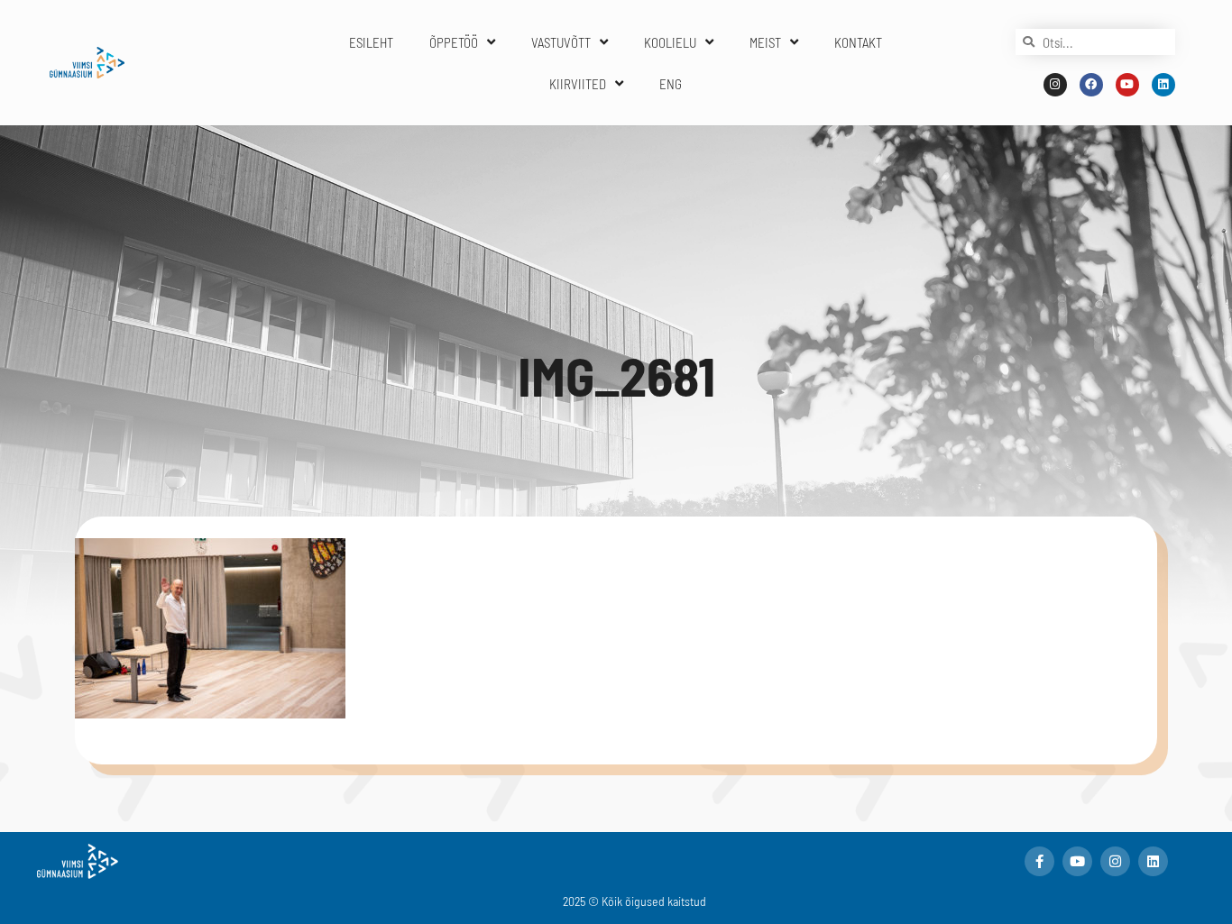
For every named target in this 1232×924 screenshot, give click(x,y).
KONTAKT (858, 42)
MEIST (765, 42)
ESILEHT (371, 42)
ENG (670, 84)
